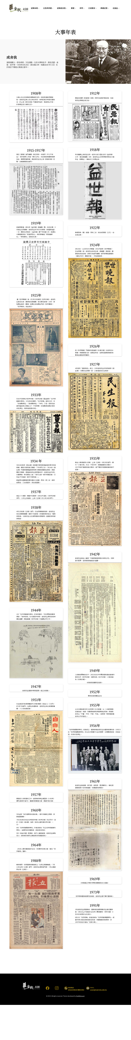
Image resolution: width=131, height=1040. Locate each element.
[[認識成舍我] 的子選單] (66, 8)
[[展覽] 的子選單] (75, 8)
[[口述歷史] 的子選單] (96, 8)
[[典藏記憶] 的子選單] (108, 8)
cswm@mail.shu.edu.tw (98, 990)
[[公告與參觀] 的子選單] (52, 8)
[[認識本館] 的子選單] (38, 8)
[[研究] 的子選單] (84, 8)
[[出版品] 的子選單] (118, 8)
